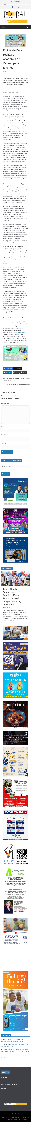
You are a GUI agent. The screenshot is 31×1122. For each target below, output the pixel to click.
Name (3, 427)
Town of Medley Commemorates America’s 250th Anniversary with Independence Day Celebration (12, 597)
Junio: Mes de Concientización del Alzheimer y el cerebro (16, 380)
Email (3, 435)
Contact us (4, 1087)
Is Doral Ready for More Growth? (17, 384)
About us (4, 1084)
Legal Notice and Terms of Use (10, 1091)
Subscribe (4, 1094)
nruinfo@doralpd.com (19, 332)
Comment (5, 403)
